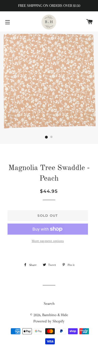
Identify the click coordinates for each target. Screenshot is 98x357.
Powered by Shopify (49, 321)
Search (49, 303)
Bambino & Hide (55, 315)
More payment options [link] (48, 241)
